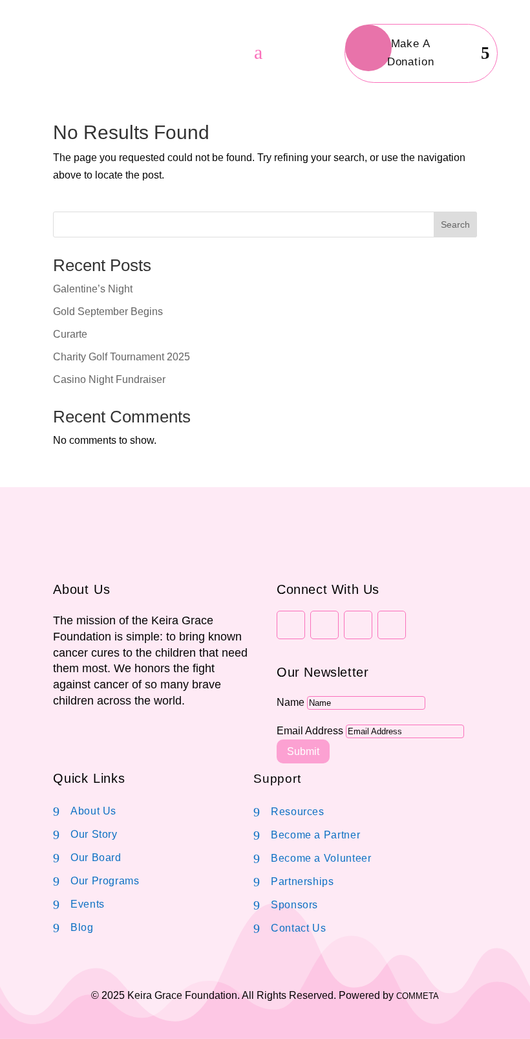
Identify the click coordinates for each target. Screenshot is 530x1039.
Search (455, 224)
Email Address (310, 730)
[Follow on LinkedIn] (358, 625)
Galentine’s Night (92, 288)
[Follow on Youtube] (391, 625)
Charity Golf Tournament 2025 (121, 356)
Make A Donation (410, 53)
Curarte (70, 334)
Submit (303, 751)
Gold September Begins (108, 311)
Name (290, 702)
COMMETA (417, 996)
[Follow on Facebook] (291, 625)
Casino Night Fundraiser (109, 379)
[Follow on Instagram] (324, 625)
